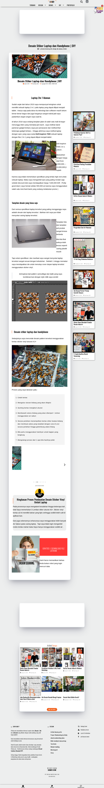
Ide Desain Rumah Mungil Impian (51, 697)
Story (52, 753)
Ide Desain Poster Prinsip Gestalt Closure (81, 292)
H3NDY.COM (52, 770)
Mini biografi (54, 750)
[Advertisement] (52, 22)
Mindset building (55, 747)
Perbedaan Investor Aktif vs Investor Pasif (82, 133)
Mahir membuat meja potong (58, 741)
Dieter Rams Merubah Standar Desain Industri (83, 323)
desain (43, 49)
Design (40, 5)
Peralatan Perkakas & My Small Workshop (51, 669)
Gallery (23, 787)
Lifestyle (15, 733)
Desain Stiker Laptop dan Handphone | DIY (52, 46)
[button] (14, 464)
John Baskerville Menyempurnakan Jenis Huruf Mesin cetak (30, 698)
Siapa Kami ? (16, 727)
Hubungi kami (81, 787)
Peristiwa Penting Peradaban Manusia (82, 165)
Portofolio (70, 5)
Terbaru (32, 5)
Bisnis (51, 5)
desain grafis (48, 49)
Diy (40, 731)
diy (57, 49)
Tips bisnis (53, 744)
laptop (61, 49)
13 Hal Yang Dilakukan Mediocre (83, 259)
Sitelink (52, 727)
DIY (60, 5)
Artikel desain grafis (56, 732)
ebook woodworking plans (57, 738)
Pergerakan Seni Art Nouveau (82, 227)
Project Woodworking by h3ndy (59, 735)
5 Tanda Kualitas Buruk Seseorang (81, 355)
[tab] (27, 727)
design (54, 49)
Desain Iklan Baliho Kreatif (71, 697)
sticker (65, 49)
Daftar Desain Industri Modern (83, 196)
